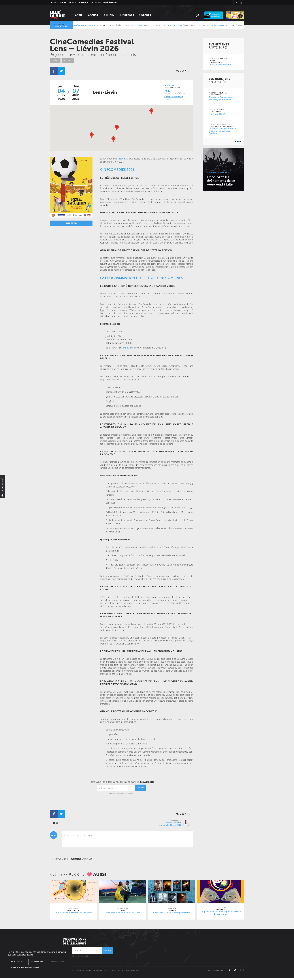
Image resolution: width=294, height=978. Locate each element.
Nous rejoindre (84, 971)
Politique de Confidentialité (125, 971)
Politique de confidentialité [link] (25, 967)
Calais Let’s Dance (199, 25)
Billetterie (168, 99)
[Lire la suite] (73, 891)
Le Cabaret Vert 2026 (154, 25)
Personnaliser (57, 962)
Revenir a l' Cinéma (73, 859)
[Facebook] (54, 71)
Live (126, 15)
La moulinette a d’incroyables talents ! (73, 912)
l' (92, 15)
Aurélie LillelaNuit (173, 823)
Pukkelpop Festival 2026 (115, 25)
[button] (117, 127)
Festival (121, 158)
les (108, 15)
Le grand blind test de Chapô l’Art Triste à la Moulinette (221, 913)
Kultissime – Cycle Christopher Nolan (171, 912)
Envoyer (140, 788)
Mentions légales (101, 971)
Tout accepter (17, 962)
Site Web (71, 223)
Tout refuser (37, 962)
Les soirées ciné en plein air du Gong (241, 25)
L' (78, 15)
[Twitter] (61, 71)
